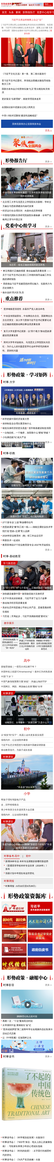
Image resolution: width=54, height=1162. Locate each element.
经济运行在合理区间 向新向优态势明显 (22, 210)
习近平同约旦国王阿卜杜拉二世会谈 (16, 65)
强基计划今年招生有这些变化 (19, 873)
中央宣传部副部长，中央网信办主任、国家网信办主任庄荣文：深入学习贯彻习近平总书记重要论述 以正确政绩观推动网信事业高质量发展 (27, 320)
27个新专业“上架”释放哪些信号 (17, 522)
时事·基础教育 (12, 556)
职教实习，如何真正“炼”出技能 (27, 485)
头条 (11, 12)
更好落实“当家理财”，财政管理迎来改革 (21, 98)
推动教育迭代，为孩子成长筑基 (16, 749)
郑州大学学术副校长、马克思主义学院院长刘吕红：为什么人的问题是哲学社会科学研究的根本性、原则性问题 (26, 346)
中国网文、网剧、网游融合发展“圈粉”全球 (21, 686)
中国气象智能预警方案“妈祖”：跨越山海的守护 (24, 681)
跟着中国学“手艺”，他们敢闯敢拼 (27, 516)
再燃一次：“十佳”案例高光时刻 (17, 1020)
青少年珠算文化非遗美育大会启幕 (17, 809)
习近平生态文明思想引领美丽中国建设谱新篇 (23, 744)
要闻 (18, 12)
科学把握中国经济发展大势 (15, 418)
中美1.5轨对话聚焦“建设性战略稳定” (19, 115)
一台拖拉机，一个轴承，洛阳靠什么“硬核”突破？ (26, 432)
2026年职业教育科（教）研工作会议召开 (22, 535)
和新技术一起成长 (11, 540)
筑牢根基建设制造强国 (40, 428)
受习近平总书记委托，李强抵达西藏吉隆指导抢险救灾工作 (26, 82)
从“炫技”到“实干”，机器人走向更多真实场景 (22, 734)
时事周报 (9, 881)
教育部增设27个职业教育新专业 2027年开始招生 (26, 544)
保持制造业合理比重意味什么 (16, 423)
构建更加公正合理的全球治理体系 (27, 442)
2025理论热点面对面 (27, 1016)
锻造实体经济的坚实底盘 (14, 428)
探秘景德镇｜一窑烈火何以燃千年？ (19, 666)
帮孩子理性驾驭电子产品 (13, 799)
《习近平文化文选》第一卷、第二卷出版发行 (24, 73)
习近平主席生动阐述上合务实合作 (19, 27)
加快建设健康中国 (11, 593)
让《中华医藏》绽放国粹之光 (16, 1037)
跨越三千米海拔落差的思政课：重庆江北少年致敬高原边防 (27, 644)
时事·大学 (9, 382)
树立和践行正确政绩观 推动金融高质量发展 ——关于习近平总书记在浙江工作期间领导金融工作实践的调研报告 (26, 275)
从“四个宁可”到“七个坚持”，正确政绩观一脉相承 (27, 587)
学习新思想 (9, 563)
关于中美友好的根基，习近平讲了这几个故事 (24, 598)
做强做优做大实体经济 (33, 593)
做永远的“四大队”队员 (13, 292)
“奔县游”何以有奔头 (27, 787)
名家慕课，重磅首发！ (27, 412)
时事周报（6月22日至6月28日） (21, 886)
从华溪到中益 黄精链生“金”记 (16, 1025)
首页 (4, 12)
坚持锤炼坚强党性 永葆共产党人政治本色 (24, 308)
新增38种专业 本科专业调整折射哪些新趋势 (26, 861)
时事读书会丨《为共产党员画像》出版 (21, 1159)
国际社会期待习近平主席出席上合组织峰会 (30, 30)
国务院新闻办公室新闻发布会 (26, 123)
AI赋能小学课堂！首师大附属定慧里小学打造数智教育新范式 (44, 644)
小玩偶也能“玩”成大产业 (14, 437)
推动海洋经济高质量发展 (14, 602)
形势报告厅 (29, 12)
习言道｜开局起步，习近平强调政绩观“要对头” (25, 616)
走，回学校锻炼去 (10, 804)
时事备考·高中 (12, 856)
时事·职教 (9, 453)
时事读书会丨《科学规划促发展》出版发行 (23, 1137)
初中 (28, 856)
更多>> (48, 130)
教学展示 (9, 623)
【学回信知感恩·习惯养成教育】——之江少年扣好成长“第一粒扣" (10, 643)
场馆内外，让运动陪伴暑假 (14, 739)
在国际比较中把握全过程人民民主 (18, 107)
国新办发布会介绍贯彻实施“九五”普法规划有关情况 (26, 90)
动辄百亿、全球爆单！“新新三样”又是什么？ (27, 722)
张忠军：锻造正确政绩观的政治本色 (27, 264)
